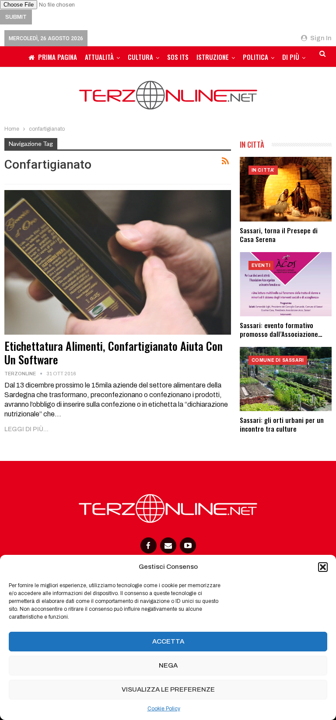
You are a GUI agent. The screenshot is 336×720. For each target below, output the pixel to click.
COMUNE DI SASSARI (278, 360)
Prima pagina (57, 57)
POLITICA (255, 57)
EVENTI (261, 265)
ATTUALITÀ (99, 57)
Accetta (168, 641)
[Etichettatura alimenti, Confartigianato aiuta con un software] (117, 262)
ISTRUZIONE (212, 57)
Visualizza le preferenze (168, 689)
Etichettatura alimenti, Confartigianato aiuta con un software (113, 352)
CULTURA (140, 57)
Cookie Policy (163, 709)
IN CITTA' (263, 170)
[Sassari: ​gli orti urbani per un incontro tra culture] (286, 379)
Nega (168, 665)
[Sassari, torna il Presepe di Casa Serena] (286, 189)
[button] (322, 567)
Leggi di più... (26, 429)
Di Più (290, 57)
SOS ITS (178, 57)
